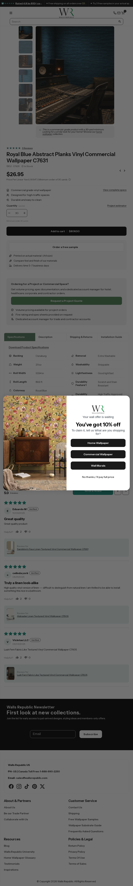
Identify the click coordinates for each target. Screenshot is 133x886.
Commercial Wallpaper (98, 454)
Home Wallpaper (98, 443)
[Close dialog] (125, 399)
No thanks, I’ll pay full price (98, 477)
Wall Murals (98, 465)
